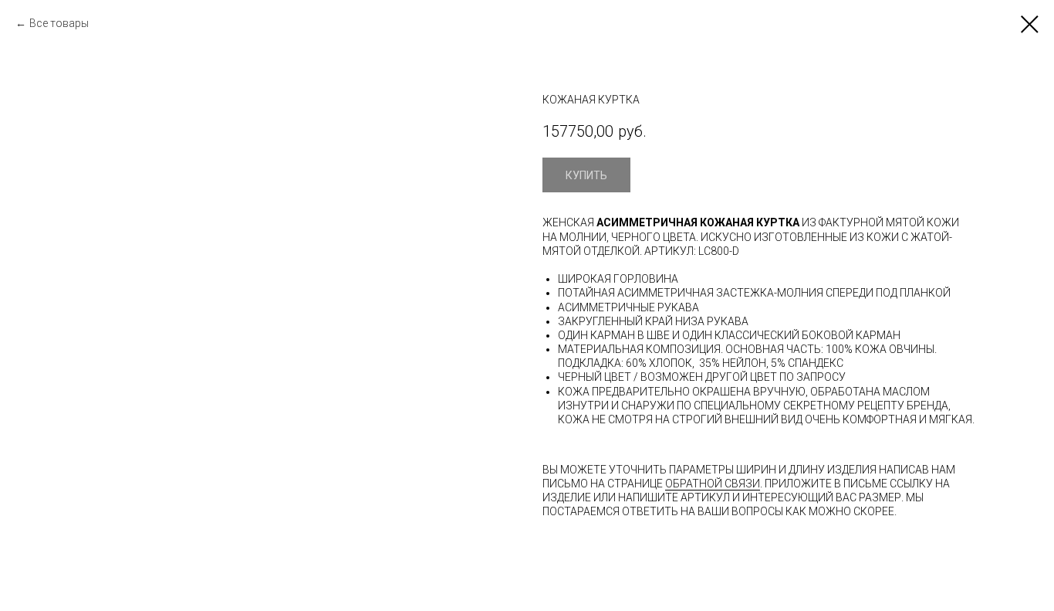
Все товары (59, 23)
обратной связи (712, 483)
